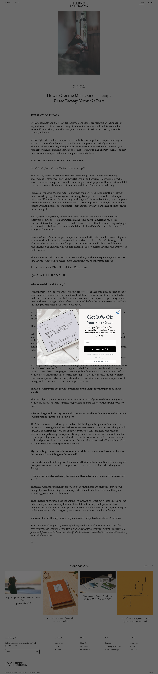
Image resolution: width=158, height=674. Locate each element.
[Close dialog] (118, 312)
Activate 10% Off (100, 349)
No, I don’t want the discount (100, 361)
